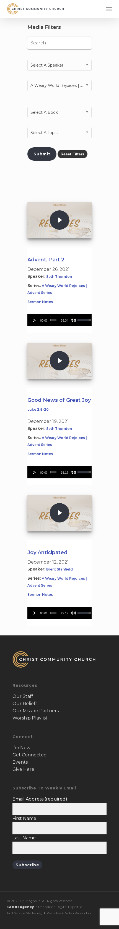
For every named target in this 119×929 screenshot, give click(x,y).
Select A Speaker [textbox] (46, 65)
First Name (24, 818)
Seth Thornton (59, 276)
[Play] (34, 320)
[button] (109, 9)
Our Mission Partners (35, 710)
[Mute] (73, 320)
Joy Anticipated (47, 552)
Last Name (24, 837)
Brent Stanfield (59, 569)
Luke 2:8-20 (38, 409)
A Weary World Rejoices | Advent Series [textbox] (60, 85)
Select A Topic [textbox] (44, 132)
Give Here (23, 769)
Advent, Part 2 (45, 260)
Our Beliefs (24, 703)
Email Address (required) (39, 799)
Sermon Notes (40, 302)
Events (20, 762)
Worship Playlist (30, 718)
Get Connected (29, 755)
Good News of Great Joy (59, 400)
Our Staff (22, 696)
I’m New (21, 747)
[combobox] (59, 65)
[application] (59, 320)
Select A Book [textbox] (44, 112)
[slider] (53, 320)
